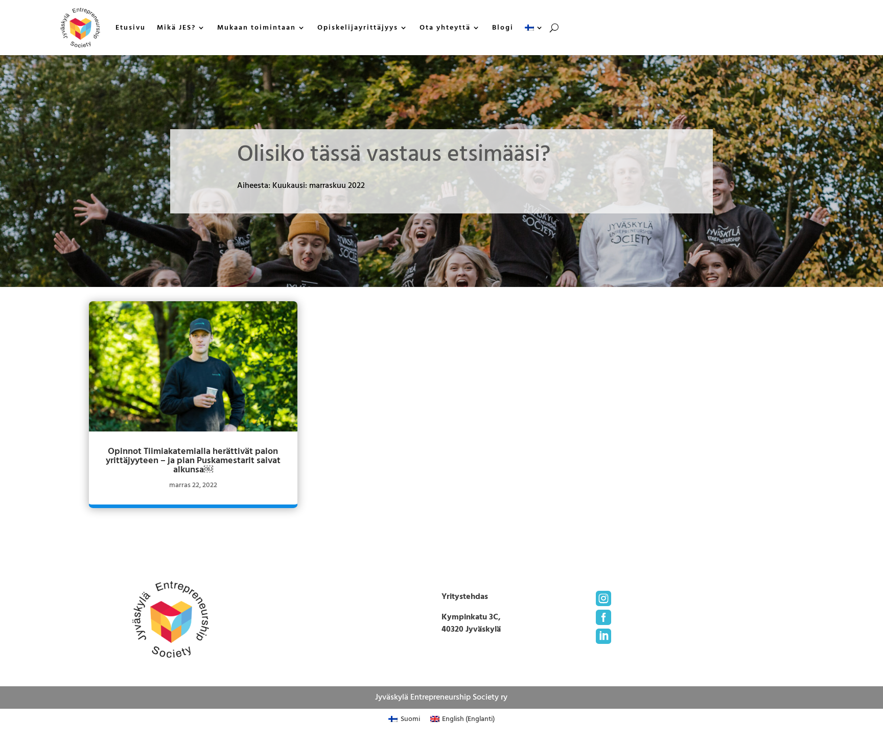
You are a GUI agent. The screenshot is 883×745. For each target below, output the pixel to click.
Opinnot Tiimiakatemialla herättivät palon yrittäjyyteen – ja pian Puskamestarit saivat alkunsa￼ (193, 460)
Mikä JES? (176, 27)
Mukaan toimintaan (256, 27)
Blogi (503, 27)
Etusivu (130, 27)
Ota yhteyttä (445, 27)
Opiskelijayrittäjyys (357, 27)
